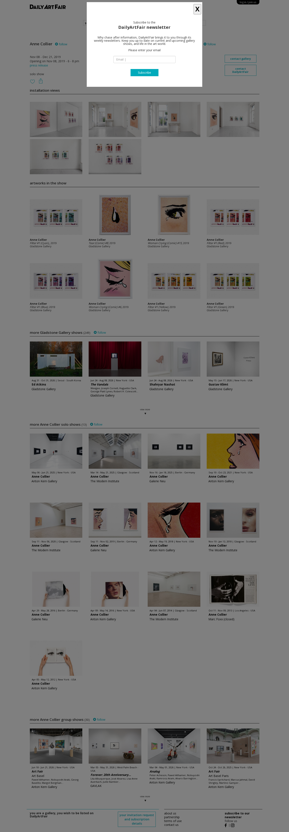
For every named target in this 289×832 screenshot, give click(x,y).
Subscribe (144, 72)
